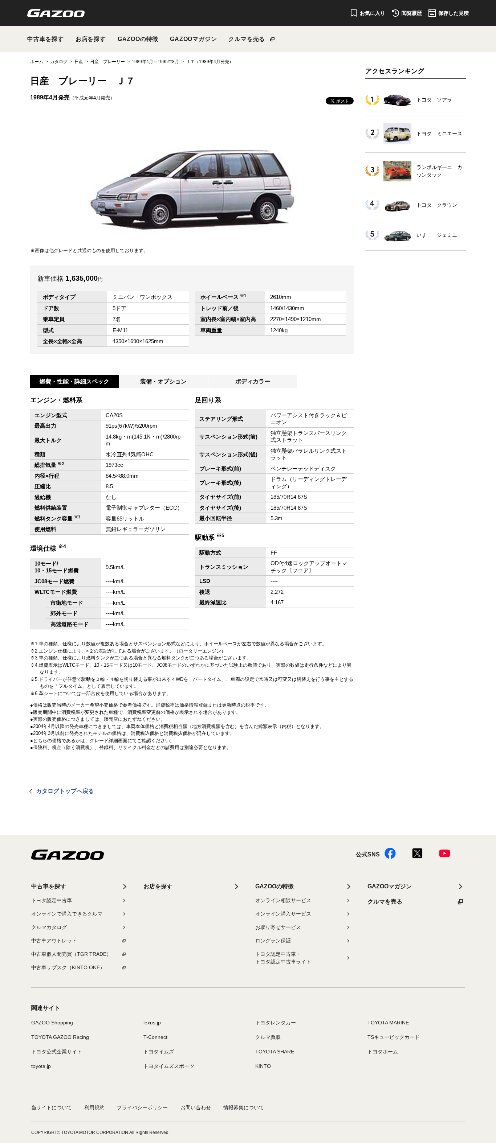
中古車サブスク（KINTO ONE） (68, 967)
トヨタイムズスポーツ (168, 1066)
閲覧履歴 (412, 13)
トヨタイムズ (158, 1051)
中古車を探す (45, 39)
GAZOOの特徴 (138, 39)
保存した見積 (453, 13)
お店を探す (91, 39)
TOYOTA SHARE (274, 1051)
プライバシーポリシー (142, 1107)
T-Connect (155, 1037)
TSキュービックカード (393, 1037)
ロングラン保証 (273, 940)
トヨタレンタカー (275, 1022)
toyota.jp (41, 1066)
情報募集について (243, 1107)
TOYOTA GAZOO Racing (60, 1037)
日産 (78, 61)
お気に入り (372, 13)
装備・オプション (163, 381)
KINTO (263, 1066)
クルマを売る (246, 39)
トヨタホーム (382, 1051)
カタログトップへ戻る (65, 791)
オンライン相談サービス (283, 900)
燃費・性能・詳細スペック (74, 381)
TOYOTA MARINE (388, 1022)
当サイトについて (51, 1107)
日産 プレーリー (107, 61)
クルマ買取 (268, 1037)
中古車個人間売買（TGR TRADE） (71, 954)
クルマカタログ (49, 927)
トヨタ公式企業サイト (56, 1051)
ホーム (36, 61)
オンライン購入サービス (283, 914)
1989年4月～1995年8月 (155, 61)
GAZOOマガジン (193, 39)
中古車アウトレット (54, 940)
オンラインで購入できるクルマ (66, 914)
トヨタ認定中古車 (51, 900)
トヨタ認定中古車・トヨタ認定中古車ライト (283, 958)
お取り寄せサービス (278, 927)
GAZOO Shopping (52, 1022)
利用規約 (94, 1107)
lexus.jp (152, 1022)
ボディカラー (252, 381)
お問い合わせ (195, 1107)
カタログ (59, 61)
